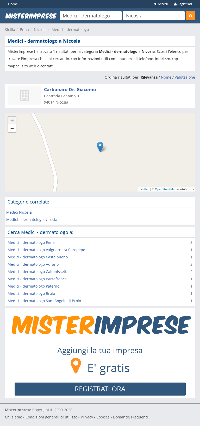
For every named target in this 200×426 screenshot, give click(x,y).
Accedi (162, 4)
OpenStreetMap (165, 189)
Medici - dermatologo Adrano (33, 264)
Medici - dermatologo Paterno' (34, 286)
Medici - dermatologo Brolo (31, 293)
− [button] (12, 128)
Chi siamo (13, 417)
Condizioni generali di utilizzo (51, 417)
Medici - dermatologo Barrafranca (37, 278)
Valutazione (185, 77)
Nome (166, 77)
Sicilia (10, 29)
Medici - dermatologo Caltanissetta (38, 271)
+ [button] (12, 120)
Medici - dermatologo (70, 29)
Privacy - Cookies (95, 417)
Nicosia (40, 29)
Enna (24, 29)
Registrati (184, 4)
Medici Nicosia (19, 212)
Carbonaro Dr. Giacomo (70, 89)
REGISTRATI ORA (100, 388)
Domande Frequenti (130, 417)
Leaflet (144, 189)
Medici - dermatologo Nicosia (31, 219)
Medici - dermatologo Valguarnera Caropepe (46, 249)
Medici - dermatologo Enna (31, 242)
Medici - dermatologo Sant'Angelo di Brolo (44, 300)
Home (13, 4)
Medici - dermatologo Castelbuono (38, 257)
